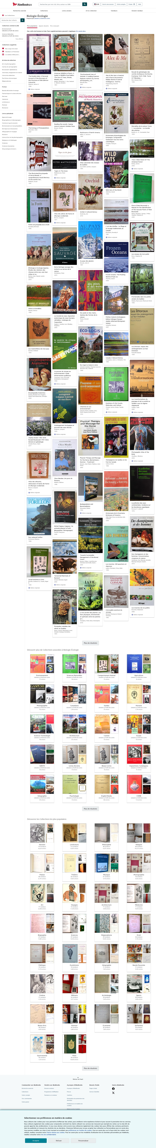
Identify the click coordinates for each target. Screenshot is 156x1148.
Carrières (69, 1095)
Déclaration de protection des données (75, 1099)
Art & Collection (91, 11)
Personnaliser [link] (83, 1141)
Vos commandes (27, 1098)
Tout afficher (19, 39)
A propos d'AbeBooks (73, 1088)
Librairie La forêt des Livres (42, 18)
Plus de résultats (90, 643)
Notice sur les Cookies (73, 1109)
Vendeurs (114, 11)
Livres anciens (66, 11)
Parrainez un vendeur (50, 1095)
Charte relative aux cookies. (55, 1132)
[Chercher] (84, 4)
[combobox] (60, 4)
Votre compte (121, 4)
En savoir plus (81, 31)
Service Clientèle (94, 1092)
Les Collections (8, 15)
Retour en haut (78, 1079)
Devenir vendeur (137, 11)
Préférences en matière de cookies (75, 1104)
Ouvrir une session (108, 4)
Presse (69, 1092)
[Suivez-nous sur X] (113, 1093)
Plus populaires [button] (32, 26)
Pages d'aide (93, 1088)
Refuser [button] (59, 1141)
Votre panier (25, 1102)
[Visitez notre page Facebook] (113, 1088)
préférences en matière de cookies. (80, 1130)
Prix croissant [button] (54, 26)
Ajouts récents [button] (44, 26)
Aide (139, 4)
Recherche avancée (19, 11)
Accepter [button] (36, 1141)
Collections (44, 11)
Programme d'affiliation (51, 1092)
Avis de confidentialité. (48, 1134)
